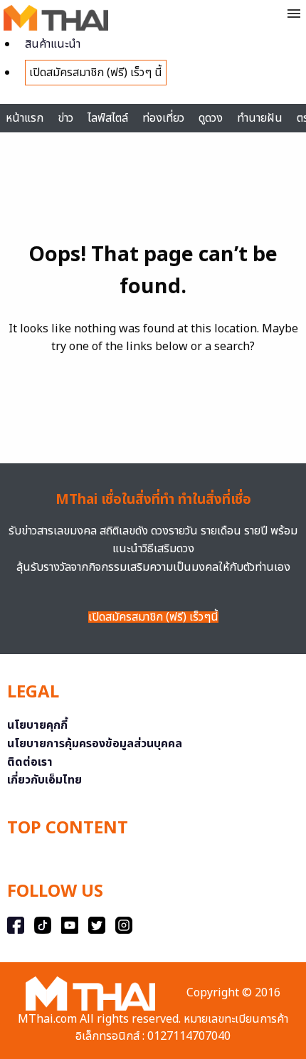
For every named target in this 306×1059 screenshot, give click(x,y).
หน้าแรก (24, 118)
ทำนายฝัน (260, 118)
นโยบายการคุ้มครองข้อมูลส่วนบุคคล (94, 743)
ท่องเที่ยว (163, 118)
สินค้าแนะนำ (52, 44)
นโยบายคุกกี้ (37, 725)
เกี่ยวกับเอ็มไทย (44, 780)
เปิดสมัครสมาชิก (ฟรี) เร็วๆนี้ (153, 617)
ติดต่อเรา (30, 762)
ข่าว (65, 118)
